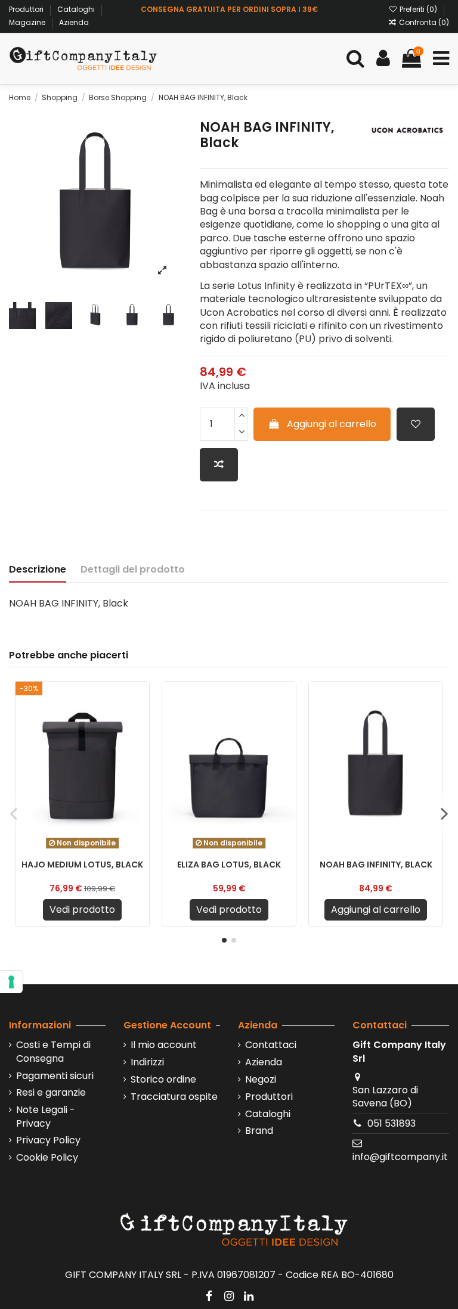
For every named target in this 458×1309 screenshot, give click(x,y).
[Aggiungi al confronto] (219, 464)
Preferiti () (418, 9)
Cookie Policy (47, 1157)
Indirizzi (147, 1062)
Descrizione (37, 569)
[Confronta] (139, 722)
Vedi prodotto (82, 909)
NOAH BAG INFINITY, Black (376, 864)
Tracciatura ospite (174, 1096)
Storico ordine (163, 1079)
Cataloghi (77, 9)
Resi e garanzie (51, 1092)
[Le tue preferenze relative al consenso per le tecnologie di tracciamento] (11, 982)
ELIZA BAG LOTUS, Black (229, 864)
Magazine (28, 22)
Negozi (260, 1079)
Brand (259, 1130)
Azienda (74, 22)
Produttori (27, 9)
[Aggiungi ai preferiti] (416, 424)
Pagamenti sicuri (55, 1076)
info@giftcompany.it (400, 1157)
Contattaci (270, 1045)
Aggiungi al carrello (331, 424)
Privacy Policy (48, 1140)
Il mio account (164, 1045)
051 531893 (391, 1123)
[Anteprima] (139, 744)
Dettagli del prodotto (133, 569)
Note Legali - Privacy (45, 1116)
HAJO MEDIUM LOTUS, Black (82, 864)
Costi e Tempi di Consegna (53, 1052)
